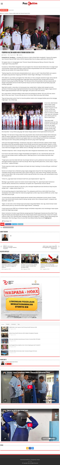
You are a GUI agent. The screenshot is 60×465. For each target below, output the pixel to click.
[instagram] (32, 448)
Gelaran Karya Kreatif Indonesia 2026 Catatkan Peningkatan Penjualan (23, 333)
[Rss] (27, 448)
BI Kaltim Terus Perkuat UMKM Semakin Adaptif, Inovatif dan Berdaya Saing (29, 266)
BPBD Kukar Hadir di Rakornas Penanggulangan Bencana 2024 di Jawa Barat (49, 247)
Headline (6, 13)
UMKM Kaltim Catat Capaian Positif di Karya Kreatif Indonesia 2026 (23, 327)
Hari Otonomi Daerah (8, 227)
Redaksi (5, 55)
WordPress (27, 459)
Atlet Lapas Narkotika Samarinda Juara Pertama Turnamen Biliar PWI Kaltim (24, 339)
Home (2, 13)
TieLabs (38, 459)
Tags (19, 324)
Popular (7, 324)
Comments (13, 324)
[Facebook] (30, 448)
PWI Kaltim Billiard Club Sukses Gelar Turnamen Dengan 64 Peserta (9, 266)
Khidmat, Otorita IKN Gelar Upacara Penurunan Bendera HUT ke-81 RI (49, 266)
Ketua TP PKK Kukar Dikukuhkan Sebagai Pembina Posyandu (10, 247)
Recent (2, 324)
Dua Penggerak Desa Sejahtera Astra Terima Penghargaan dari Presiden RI (24, 345)
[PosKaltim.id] (30, 3)
